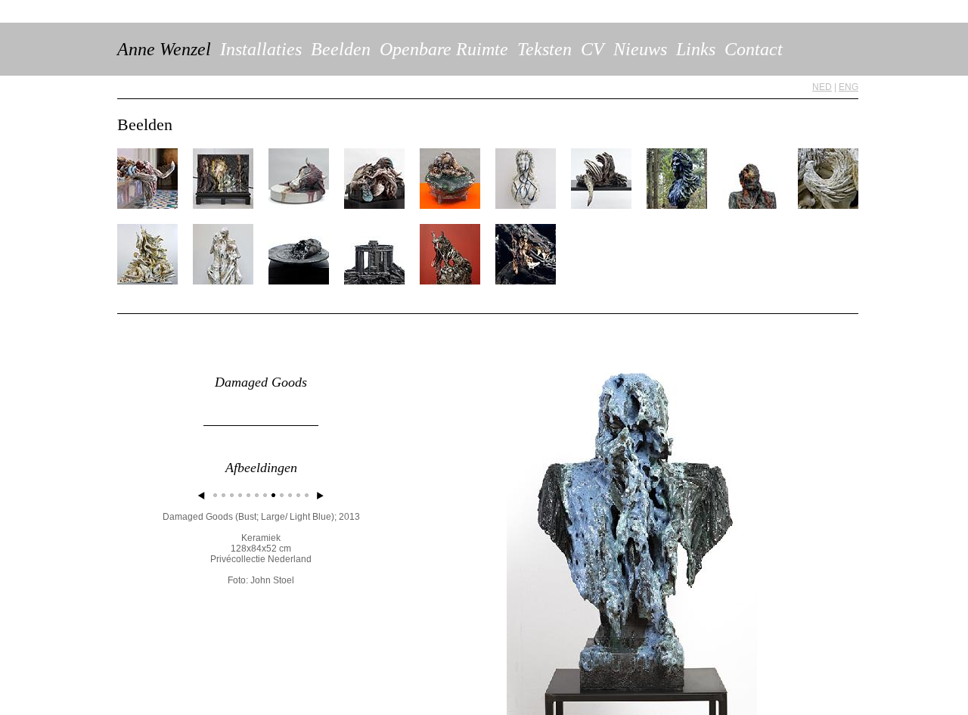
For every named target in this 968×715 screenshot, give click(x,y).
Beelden (341, 49)
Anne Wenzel (164, 49)
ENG (848, 87)
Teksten (544, 49)
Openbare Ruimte (444, 49)
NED (822, 87)
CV (592, 49)
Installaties (261, 49)
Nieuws (640, 49)
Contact (753, 49)
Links (695, 49)
